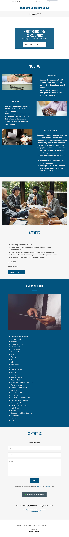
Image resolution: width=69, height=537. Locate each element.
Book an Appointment (34, 44)
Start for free (52, 1)
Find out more (16, 272)
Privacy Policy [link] (39, 486)
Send (34, 481)
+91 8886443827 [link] (34, 14)
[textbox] (34, 448)
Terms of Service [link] (48, 486)
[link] (34, 8)
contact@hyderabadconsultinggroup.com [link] (34, 510)
